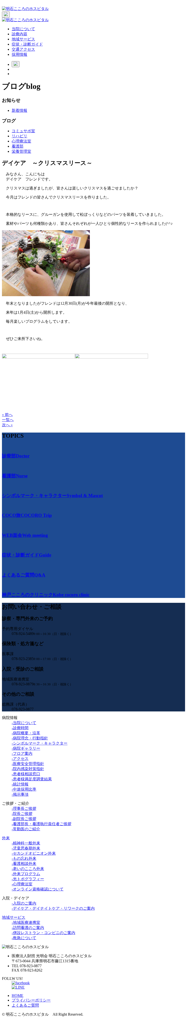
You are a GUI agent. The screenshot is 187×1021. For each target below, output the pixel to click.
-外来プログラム (26, 874)
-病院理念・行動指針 (30, 738)
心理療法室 (21, 141)
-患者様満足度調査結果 (32, 779)
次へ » (7, 425)
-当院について (24, 723)
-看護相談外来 (24, 863)
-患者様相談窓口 (26, 774)
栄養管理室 (21, 151)
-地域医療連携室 (26, 922)
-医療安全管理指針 (28, 764)
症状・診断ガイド (27, 44)
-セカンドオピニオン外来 (34, 853)
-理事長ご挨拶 (24, 808)
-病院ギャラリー (26, 748)
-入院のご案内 (24, 903)
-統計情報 (20, 784)
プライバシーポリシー (31, 1000)
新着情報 (19, 110)
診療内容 (19, 34)
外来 (6, 838)
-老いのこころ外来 (28, 869)
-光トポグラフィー (28, 879)
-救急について (24, 938)
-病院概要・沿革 (26, 733)
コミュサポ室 (23, 131)
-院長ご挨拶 (22, 814)
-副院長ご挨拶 (24, 819)
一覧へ (8, 420)
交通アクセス (23, 49)
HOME (17, 995)
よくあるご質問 (25, 1005)
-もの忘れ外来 (24, 858)
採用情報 (19, 54)
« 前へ (7, 415)
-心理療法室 (22, 884)
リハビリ (19, 136)
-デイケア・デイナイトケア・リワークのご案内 (53, 908)
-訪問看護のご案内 (28, 928)
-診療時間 (20, 728)
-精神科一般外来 (26, 843)
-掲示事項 (20, 794)
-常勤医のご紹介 (26, 829)
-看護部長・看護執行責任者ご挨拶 (41, 824)
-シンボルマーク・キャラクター (39, 743)
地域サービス (23, 39)
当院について (23, 29)
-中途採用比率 (24, 789)
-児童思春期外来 (26, 848)
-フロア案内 (22, 753)
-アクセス (20, 758)
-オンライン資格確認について (38, 889)
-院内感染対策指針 (28, 769)
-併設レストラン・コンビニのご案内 (43, 933)
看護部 (17, 146)
